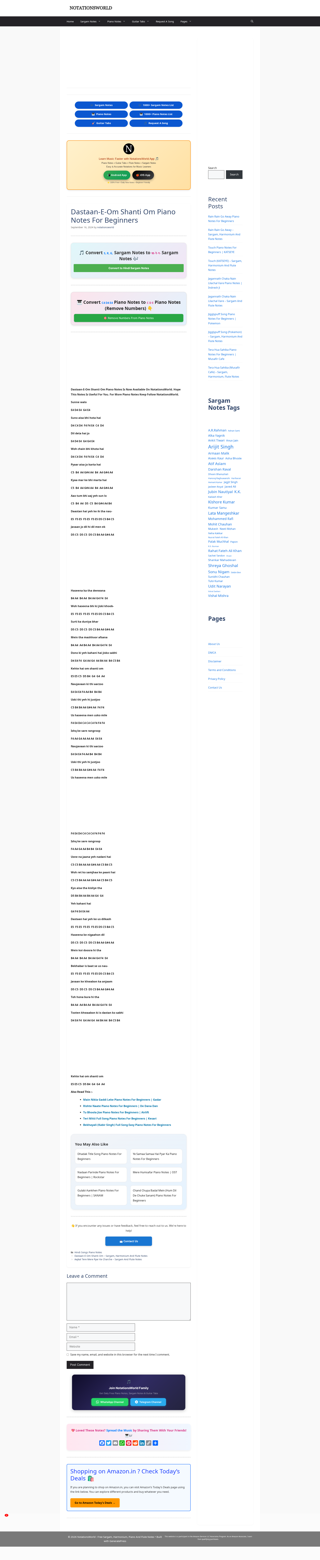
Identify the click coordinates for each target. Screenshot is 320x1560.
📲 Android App (117, 175)
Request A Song (165, 21)
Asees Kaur (216, 458)
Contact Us (215, 687)
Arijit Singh (221, 446)
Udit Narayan (219, 586)
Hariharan (236, 478)
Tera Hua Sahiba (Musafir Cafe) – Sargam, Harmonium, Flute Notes (224, 372)
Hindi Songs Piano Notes (88, 1252)
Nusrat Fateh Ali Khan (218, 537)
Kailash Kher (215, 496)
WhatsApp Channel (112, 1402)
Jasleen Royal (215, 486)
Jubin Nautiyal (220, 491)
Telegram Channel (150, 1402)
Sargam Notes (88, 21)
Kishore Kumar (221, 502)
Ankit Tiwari (216, 440)
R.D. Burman (213, 546)
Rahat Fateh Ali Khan (225, 550)
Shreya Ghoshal (223, 565)
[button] (252, 21)
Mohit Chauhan (220, 524)
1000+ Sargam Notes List (156, 105)
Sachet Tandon (216, 555)
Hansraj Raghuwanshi (219, 478)
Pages (183, 21)
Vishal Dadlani (214, 591)
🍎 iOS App (143, 175)
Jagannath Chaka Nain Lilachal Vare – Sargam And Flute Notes (225, 301)
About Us (214, 644)
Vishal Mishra (218, 595)
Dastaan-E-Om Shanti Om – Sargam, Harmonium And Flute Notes (111, 1255)
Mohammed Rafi (220, 519)
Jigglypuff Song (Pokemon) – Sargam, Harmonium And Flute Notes (225, 336)
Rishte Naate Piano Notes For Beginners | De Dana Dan (120, 1106)
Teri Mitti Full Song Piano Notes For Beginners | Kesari (119, 1118)
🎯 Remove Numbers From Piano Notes (129, 318)
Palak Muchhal (218, 541)
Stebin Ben (236, 572)
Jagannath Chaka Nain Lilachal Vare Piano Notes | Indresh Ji (225, 283)
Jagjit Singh (231, 482)
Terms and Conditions (222, 670)
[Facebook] (102, 1443)
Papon (234, 541)
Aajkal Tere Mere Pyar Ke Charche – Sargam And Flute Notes (108, 1259)
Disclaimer (215, 661)
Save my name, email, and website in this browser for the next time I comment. (120, 1354)
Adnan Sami (234, 430)
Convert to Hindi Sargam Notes (128, 268)
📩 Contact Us (129, 1241)
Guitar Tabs (138, 21)
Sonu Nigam (218, 571)
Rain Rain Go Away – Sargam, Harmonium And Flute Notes (224, 234)
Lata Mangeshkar (223, 513)
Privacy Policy (216, 679)
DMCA (212, 652)
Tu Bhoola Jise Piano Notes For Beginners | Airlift (116, 1112)
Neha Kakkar (215, 533)
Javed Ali (230, 486)
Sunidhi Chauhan (219, 577)
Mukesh (213, 529)
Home (70, 21)
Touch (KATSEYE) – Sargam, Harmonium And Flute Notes (225, 265)
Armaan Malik (218, 453)
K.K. (237, 491)
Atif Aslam (217, 463)
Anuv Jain (232, 440)
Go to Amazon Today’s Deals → (95, 1503)
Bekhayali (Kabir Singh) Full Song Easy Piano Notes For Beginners (127, 1125)
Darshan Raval (219, 469)
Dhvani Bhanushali (218, 474)
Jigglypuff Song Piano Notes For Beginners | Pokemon (222, 318)
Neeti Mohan (228, 529)
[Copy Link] (148, 1443)
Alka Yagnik (216, 435)
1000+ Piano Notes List (156, 114)
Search (212, 168)
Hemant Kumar (215, 482)
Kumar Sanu (217, 507)
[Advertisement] (129, 57)
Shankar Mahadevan (222, 560)
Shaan (229, 556)
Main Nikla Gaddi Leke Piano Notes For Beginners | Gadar (122, 1099)
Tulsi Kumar (215, 581)
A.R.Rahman (217, 430)
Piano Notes (114, 21)
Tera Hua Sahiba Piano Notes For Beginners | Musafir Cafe (222, 354)
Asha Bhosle (233, 458)
